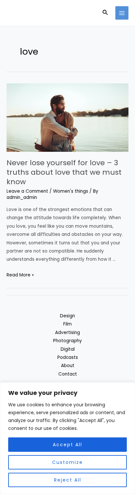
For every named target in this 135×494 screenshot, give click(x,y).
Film (67, 324)
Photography (67, 341)
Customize (67, 462)
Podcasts (67, 357)
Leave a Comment (27, 191)
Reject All (67, 480)
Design (67, 316)
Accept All (67, 444)
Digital (68, 349)
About (67, 365)
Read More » (20, 275)
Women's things (70, 191)
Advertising (67, 332)
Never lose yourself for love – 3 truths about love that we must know (64, 172)
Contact (67, 374)
